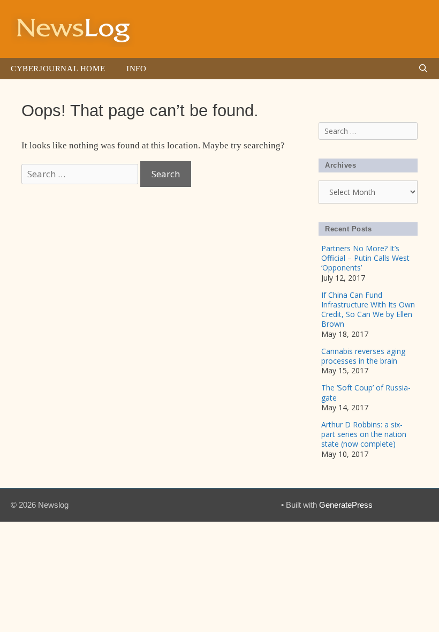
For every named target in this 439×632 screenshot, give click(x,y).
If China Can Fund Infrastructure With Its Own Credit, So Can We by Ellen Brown (368, 309)
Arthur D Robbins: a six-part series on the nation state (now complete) (363, 434)
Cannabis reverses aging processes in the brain (363, 356)
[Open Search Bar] (423, 68)
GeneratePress (346, 504)
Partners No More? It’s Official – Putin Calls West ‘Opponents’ (365, 258)
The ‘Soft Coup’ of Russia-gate (366, 392)
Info (136, 68)
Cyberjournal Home (58, 68)
